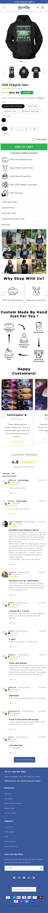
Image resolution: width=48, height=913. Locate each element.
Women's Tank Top (30, 111)
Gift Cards (8, 798)
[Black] (4, 120)
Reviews (6, 225)
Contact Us (8, 827)
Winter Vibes (9, 808)
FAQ (6, 837)
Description (8, 208)
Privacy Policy (9, 841)
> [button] (24, 759)
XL (26, 129)
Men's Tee (32, 106)
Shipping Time (9, 213)
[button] (4, 7)
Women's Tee (10, 111)
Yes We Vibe (15, 906)
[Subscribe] (41, 868)
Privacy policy (37, 906)
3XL (5, 134)
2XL (34, 129)
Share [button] (14, 493)
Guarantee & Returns (13, 219)
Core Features (9, 202)
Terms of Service (11, 846)
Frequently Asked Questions (24, 153)
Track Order (9, 832)
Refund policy (26, 906)
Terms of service (25, 909)
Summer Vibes (10, 813)
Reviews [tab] (6, 473)
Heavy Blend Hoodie (13, 106)
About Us (8, 794)
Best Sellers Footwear (13, 803)
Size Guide (41, 139)
